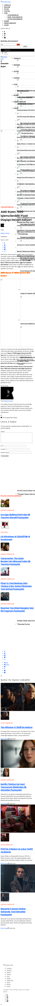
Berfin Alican (4, 739)
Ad (2, 446)
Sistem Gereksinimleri (15, 19)
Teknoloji (7, 5)
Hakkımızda (7, 50)
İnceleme (7, 7)
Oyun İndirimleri (13, 15)
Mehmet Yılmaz (5, 233)
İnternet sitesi (5, 452)
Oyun (5, 13)
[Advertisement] (17, 475)
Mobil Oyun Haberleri (14, 17)
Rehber (6, 21)
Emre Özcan (4, 804)
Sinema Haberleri (10, 23)
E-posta (3, 449)
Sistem (6, 9)
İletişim (9, 984)
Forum (6, 25)
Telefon (7, 11)
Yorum (3, 431)
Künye (8, 982)
